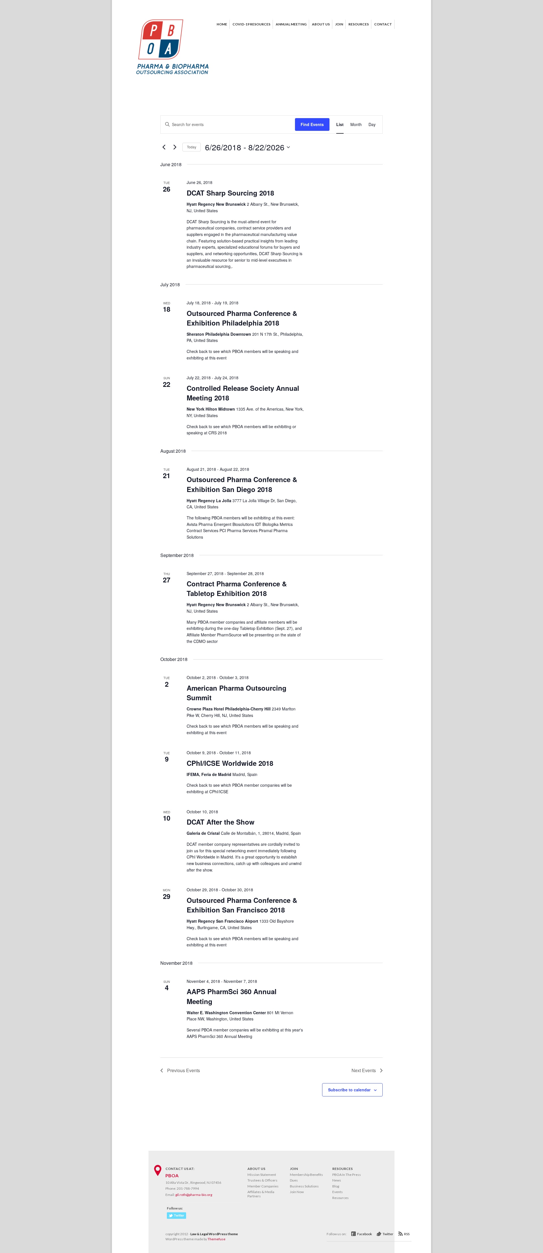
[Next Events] (174, 147)
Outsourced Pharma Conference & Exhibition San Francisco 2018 (242, 904)
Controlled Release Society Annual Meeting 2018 (243, 392)
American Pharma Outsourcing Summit (236, 692)
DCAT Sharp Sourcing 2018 (230, 193)
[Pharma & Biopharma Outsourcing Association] (173, 76)
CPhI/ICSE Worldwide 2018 (230, 763)
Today (191, 146)
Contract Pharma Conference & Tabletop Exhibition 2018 (237, 588)
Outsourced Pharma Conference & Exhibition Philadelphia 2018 (242, 318)
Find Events (312, 124)
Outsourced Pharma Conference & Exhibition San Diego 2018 (242, 484)
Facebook (364, 1234)
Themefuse (216, 1239)
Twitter (388, 1234)
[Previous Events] (163, 147)
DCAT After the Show (221, 822)
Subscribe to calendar (349, 1089)
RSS (407, 1234)
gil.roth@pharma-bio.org (193, 1195)
